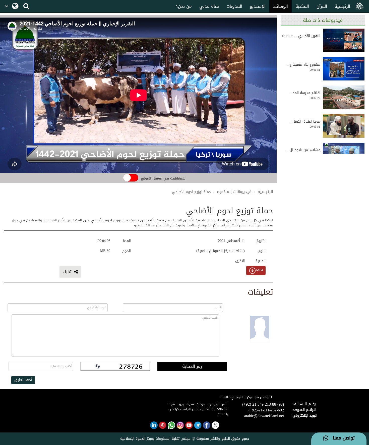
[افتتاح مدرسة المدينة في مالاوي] (343, 97)
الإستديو (258, 6)
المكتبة (302, 6)
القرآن (322, 6)
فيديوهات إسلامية (234, 192)
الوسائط (280, 6)
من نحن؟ (184, 6)
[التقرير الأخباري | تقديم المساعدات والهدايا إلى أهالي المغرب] (343, 40)
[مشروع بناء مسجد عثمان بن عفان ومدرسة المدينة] (343, 69)
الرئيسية (342, 6)
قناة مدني (209, 6)
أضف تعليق (23, 380)
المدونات (234, 6)
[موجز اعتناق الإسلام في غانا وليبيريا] (343, 126)
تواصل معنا (341, 438)
